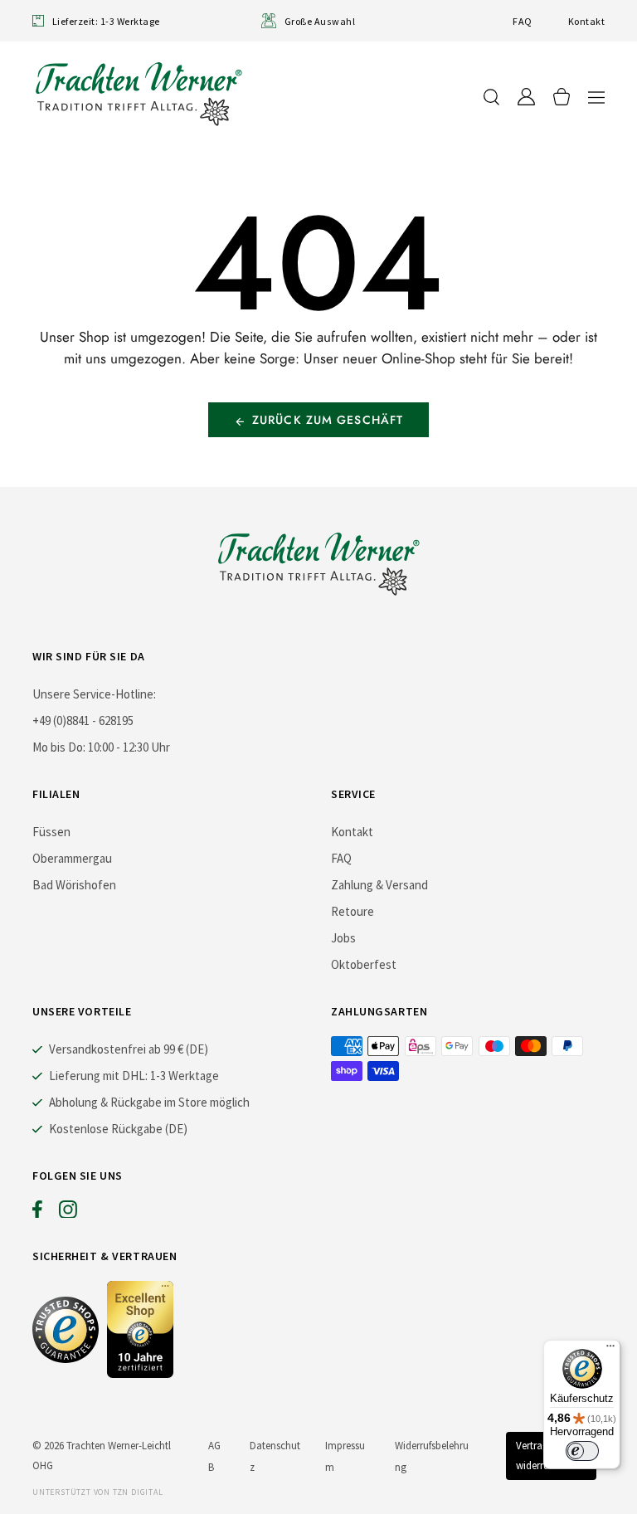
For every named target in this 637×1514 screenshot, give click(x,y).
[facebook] (37, 1213)
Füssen (51, 832)
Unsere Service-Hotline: (94, 694)
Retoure (352, 911)
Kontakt (586, 21)
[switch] (582, 1451)
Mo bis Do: (58, 747)
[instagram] (68, 1213)
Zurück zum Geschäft (327, 419)
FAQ (522, 21)
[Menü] (610, 1350)
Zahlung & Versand (379, 885)
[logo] (138, 93)
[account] (526, 96)
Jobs (343, 938)
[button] (596, 97)
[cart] (561, 96)
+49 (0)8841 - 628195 (83, 720)
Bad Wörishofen (74, 885)
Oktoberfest (363, 964)
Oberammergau (72, 858)
